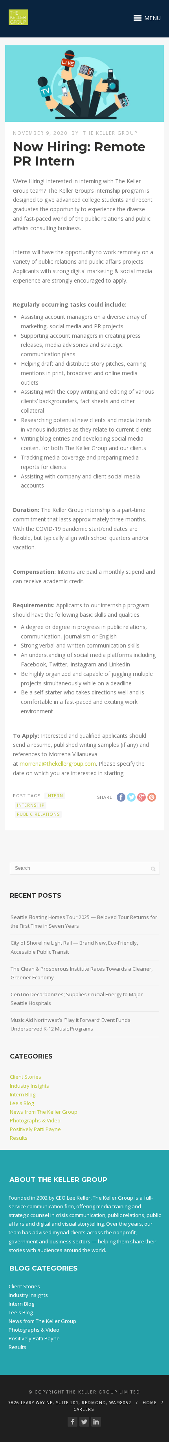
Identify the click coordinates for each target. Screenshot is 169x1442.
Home (150, 1402)
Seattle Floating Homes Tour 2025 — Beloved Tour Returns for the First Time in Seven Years (84, 921)
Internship (30, 805)
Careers (83, 1409)
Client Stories (25, 1076)
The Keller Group (110, 133)
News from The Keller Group (43, 1111)
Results (19, 1137)
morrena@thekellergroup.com (58, 763)
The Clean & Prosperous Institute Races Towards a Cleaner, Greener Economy (81, 973)
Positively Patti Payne (35, 1129)
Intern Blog (22, 1094)
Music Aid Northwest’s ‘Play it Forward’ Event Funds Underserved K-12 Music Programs (70, 1024)
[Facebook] (72, 1422)
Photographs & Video (35, 1120)
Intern (54, 795)
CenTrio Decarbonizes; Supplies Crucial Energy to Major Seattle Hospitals (77, 999)
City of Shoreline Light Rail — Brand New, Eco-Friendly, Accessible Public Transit (74, 947)
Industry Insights (29, 1085)
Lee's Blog (22, 1103)
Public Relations (38, 814)
